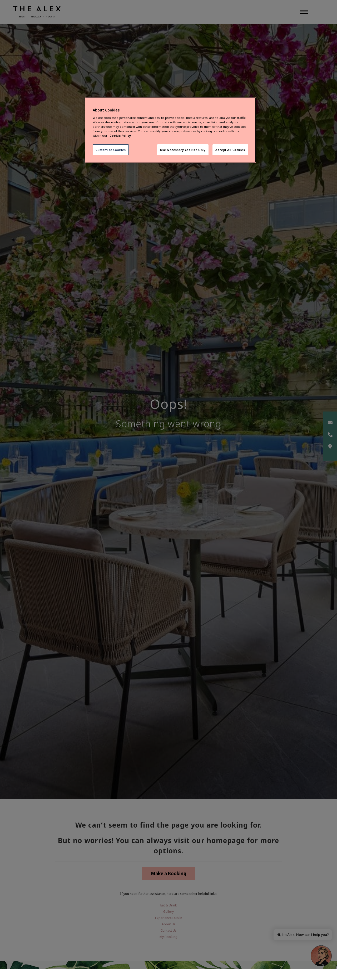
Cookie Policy (120, 135)
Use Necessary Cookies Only (183, 150)
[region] (170, 130)
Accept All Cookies (230, 150)
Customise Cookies (111, 150)
